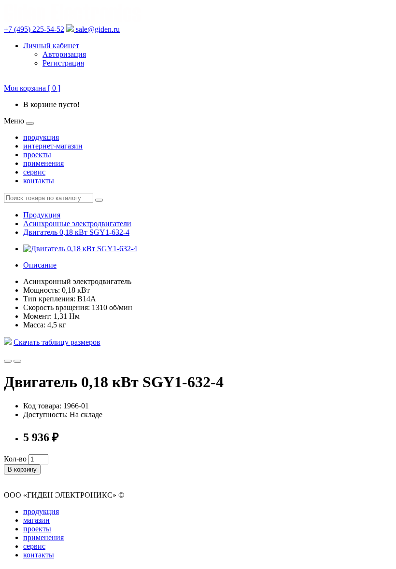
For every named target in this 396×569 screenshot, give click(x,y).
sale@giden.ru (97, 29)
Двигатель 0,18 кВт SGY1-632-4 (76, 232)
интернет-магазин (53, 146)
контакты (38, 180)
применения (43, 163)
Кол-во (15, 459)
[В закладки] (8, 361)
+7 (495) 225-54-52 (34, 29)
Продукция (41, 215)
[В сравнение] (17, 361)
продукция (41, 137)
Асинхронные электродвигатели (77, 223)
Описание (40, 265)
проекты (37, 154)
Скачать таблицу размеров (57, 342)
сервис (34, 172)
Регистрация (63, 63)
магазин (36, 520)
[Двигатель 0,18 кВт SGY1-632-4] (80, 248)
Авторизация (64, 54)
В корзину (22, 469)
